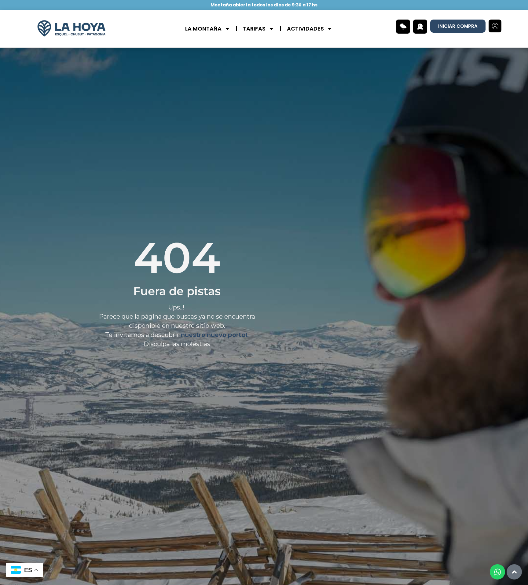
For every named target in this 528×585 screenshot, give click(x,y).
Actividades (305, 28)
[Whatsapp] (497, 572)
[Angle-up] (514, 572)
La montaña (203, 28)
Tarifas (254, 28)
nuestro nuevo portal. (215, 335)
